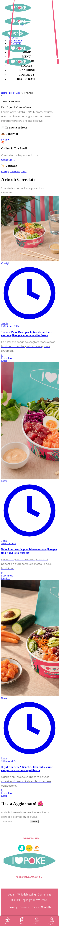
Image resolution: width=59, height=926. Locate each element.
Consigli (5, 171)
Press (35, 907)
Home (4, 92)
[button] (32, 30)
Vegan (11, 894)
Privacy (12, 907)
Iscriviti (34, 822)
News (23, 171)
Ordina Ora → (8, 160)
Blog (11, 92)
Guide (13, 171)
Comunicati (44, 894)
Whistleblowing (26, 894)
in (6, 139)
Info (18, 171)
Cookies (24, 907)
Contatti (46, 907)
